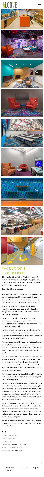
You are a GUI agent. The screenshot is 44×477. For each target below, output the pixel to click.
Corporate (17, 450)
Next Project (32, 468)
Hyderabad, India (20, 444)
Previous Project (10, 469)
